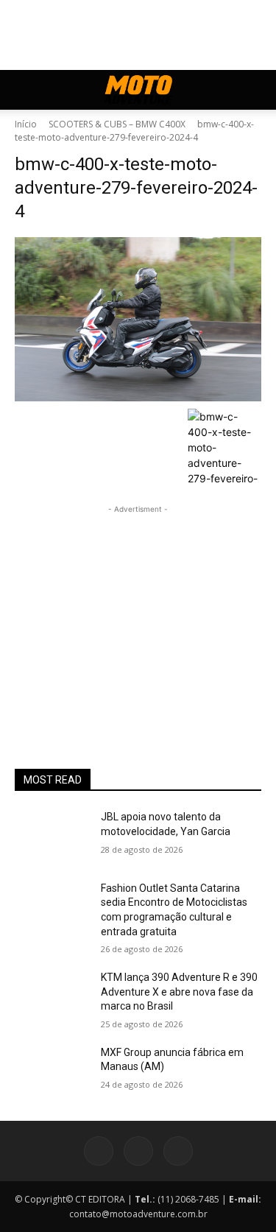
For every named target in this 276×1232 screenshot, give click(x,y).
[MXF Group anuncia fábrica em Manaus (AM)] (52, 1071)
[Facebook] (98, 1151)
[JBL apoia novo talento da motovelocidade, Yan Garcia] (52, 836)
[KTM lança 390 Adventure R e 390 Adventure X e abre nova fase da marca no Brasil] (52, 996)
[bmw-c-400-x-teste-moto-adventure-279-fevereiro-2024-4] (138, 319)
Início (26, 124)
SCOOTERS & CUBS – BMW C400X (117, 124)
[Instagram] (138, 1151)
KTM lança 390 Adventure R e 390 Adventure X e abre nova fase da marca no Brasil (179, 991)
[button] (25, 90)
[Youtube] (178, 1151)
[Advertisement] (138, 609)
